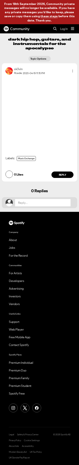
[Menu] (72, 29)
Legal (11, 434)
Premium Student (20, 386)
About (13, 240)
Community (20, 28)
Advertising (16, 289)
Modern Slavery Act (18, 452)
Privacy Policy (15, 440)
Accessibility (28, 446)
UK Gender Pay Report (19, 457)
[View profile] (9, 71)
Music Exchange (26, 158)
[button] (72, 71)
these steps (49, 16)
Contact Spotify (19, 345)
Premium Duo (17, 370)
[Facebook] (36, 408)
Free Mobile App (19, 337)
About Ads (14, 446)
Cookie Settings (32, 440)
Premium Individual (21, 363)
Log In (64, 29)
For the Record (18, 256)
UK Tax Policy (36, 452)
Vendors (14, 304)
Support (14, 322)
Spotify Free (17, 393)
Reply (62, 175)
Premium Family (19, 378)
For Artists (15, 273)
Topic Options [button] (38, 59)
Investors (15, 296)
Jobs (12, 248)
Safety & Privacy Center (28, 434)
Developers (16, 281)
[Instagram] (13, 408)
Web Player (16, 329)
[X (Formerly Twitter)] (25, 408)
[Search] (55, 29)
